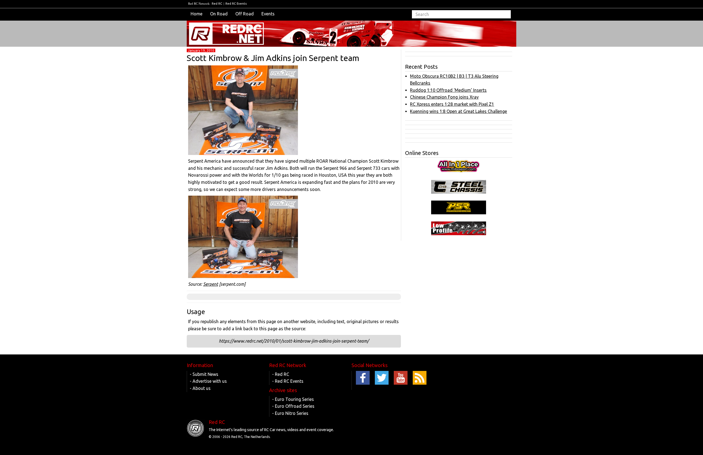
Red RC (217, 3)
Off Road (244, 13)
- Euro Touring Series (293, 399)
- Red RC (280, 374)
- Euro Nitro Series (290, 413)
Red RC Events (236, 3)
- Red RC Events (287, 381)
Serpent (210, 284)
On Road (219, 13)
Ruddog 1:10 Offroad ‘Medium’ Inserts (448, 90)
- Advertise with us (208, 381)
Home (196, 13)
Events (268, 13)
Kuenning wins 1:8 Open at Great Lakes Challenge (458, 111)
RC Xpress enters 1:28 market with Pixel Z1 (452, 104)
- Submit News (204, 374)
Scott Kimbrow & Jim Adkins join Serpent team (273, 58)
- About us (200, 388)
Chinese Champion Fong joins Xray (444, 97)
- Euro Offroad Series (293, 406)
